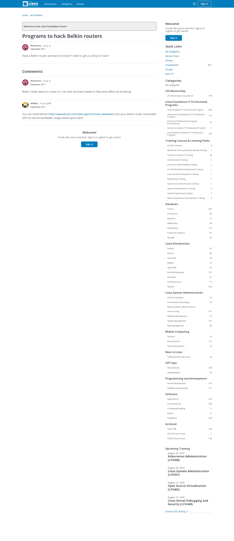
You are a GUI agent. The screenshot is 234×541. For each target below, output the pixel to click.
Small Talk (189, 429)
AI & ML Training (189, 145)
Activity (169, 60)
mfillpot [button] (34, 103)
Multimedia (189, 223)
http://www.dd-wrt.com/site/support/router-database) (81, 114)
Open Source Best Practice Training (189, 183)
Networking (189, 228)
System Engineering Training (189, 193)
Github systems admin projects (181, 307)
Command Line (189, 403)
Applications (189, 399)
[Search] (194, 4)
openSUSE (189, 267)
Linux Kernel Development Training (189, 174)
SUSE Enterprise (189, 282)
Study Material (189, 372)
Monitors (189, 218)
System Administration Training (189, 188)
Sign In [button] (89, 144)
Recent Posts (172, 56)
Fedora (189, 253)
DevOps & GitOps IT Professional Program (189, 128)
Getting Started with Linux (189, 357)
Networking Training (189, 179)
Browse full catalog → (176, 511)
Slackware (189, 277)
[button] (25, 47)
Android (189, 336)
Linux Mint (189, 258)
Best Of (169, 73)
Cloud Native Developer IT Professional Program (189, 133)
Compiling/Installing (189, 408)
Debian (189, 248)
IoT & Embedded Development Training (189, 169)
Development (189, 341)
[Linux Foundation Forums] (30, 3)
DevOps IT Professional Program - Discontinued (189, 122)
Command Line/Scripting (189, 302)
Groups (169, 69)
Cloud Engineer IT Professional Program (189, 109)
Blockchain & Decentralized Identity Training (189, 150)
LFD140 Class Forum (189, 433)
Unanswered (188, 64)
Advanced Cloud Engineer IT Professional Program (189, 115)
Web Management (189, 325)
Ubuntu (189, 286)
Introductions (189, 367)
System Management (189, 321)
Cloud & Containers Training (189, 155)
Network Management (189, 316)
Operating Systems (189, 346)
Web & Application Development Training (189, 198)
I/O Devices (189, 213)
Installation (189, 418)
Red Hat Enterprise (189, 272)
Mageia (189, 262)
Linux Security (189, 311)
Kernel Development (189, 383)
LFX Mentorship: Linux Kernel (189, 95)
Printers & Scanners (189, 232)
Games (189, 413)
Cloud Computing (189, 297)
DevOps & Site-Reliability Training (189, 164)
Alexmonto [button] (35, 45)
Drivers (189, 209)
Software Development (189, 388)
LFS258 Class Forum (189, 438)
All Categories (172, 51)
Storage (189, 237)
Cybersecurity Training (189, 160)
